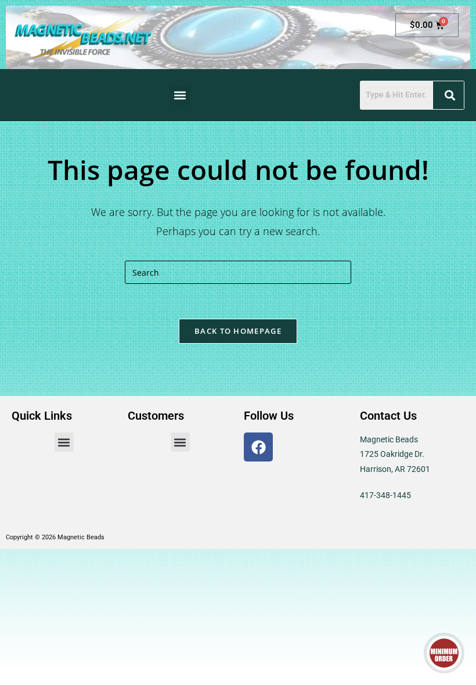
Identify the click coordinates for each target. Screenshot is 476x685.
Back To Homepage (238, 331)
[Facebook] (258, 447)
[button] (180, 95)
